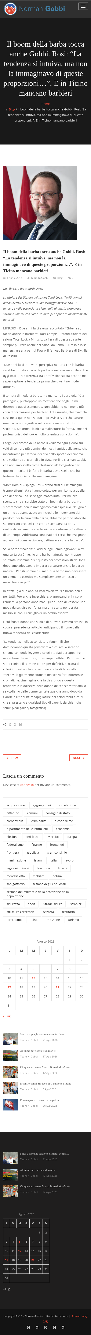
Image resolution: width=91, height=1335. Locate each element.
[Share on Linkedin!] (20, 724)
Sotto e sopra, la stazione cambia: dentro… (44, 1034)
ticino (33, 920)
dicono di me (64, 821)
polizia (57, 876)
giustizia (33, 852)
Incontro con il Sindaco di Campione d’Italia (45, 1083)
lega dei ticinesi (18, 868)
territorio (68, 912)
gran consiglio (57, 852)
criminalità (39, 821)
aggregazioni (42, 805)
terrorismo (14, 920)
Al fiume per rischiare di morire (38, 1050)
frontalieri (57, 845)
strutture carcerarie (20, 912)
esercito (53, 837)
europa (72, 837)
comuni (32, 813)
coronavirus (15, 821)
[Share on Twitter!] (15, 724)
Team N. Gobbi (39, 278)
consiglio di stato (58, 813)
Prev (14, 758)
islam (38, 860)
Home (45, 104)
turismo (73, 920)
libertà (62, 868)
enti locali (32, 837)
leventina (43, 868)
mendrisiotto (16, 876)
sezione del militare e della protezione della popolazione (38, 894)
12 (33, 978)
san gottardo (16, 884)
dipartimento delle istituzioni (27, 829)
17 (9, 987)
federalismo (15, 845)
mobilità (38, 876)
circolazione (67, 805)
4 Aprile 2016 (14, 278)
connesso (27, 785)
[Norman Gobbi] (35, 8)
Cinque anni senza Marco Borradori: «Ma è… (46, 1067)
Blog (12, 109)
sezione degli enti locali (49, 884)
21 (57, 987)
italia (53, 860)
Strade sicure (52, 904)
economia (63, 829)
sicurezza (13, 904)
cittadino (13, 813)
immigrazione (16, 860)
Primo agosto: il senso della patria (39, 1100)
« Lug (7, 1016)
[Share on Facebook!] (10, 724)
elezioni (12, 837)
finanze (37, 845)
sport (31, 904)
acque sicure (16, 805)
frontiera (13, 852)
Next (76, 758)
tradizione (53, 920)
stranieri (76, 904)
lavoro (69, 860)
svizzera (48, 912)
